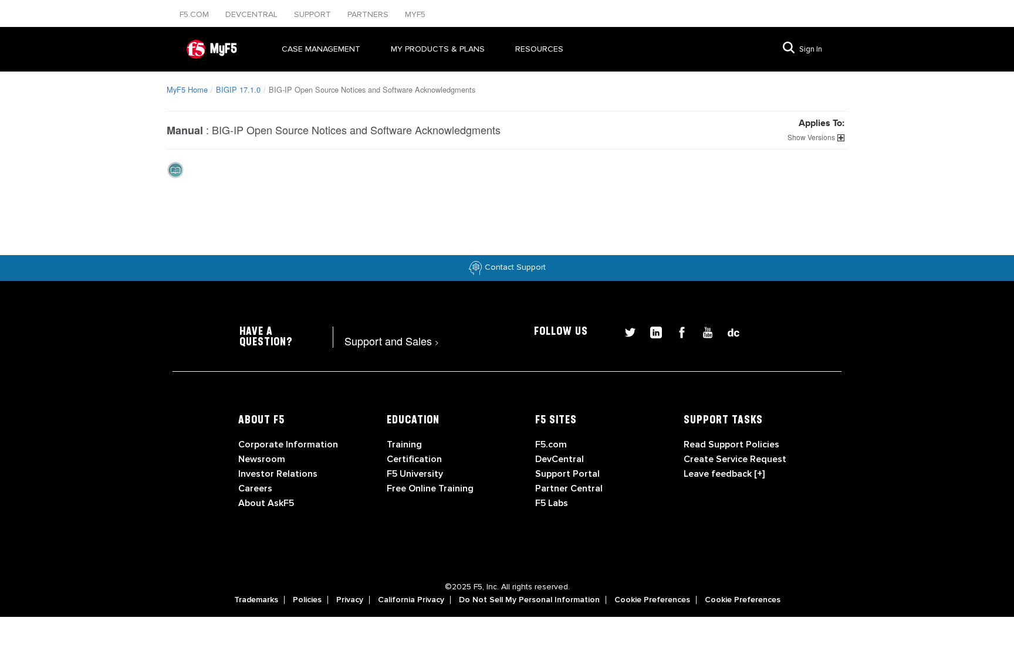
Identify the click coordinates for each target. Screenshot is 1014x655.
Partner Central (569, 488)
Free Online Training (430, 488)
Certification (414, 459)
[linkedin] (651, 331)
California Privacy (411, 600)
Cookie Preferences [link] (652, 600)
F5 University (415, 474)
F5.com (195, 14)
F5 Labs (551, 503)
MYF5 (415, 14)
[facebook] (677, 331)
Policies (307, 600)
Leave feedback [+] (724, 474)
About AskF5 (266, 503)
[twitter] (625, 331)
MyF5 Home (187, 89)
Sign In (810, 49)
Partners (369, 14)
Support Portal (567, 474)
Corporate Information (288, 444)
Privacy (349, 600)
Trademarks (256, 600)
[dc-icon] (727, 331)
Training (404, 444)
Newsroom (261, 459)
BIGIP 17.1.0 (238, 89)
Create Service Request (735, 459)
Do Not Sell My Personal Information (529, 600)
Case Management (321, 49)
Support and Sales (391, 340)
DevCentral (559, 459)
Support (313, 14)
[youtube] (703, 331)
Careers (255, 488)
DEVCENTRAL (252, 14)
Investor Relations (277, 474)
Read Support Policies (731, 444)
